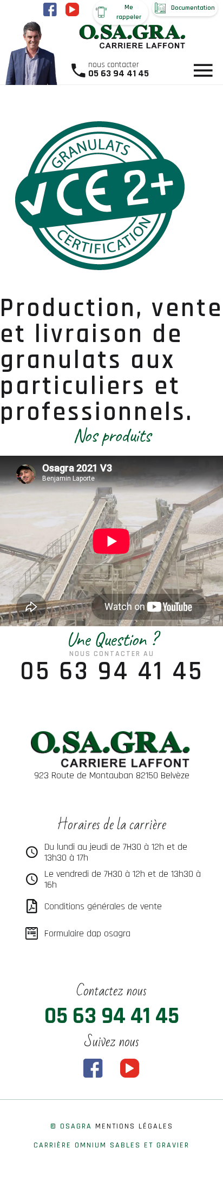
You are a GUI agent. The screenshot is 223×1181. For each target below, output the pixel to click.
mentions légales (134, 1126)
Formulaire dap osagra (87, 933)
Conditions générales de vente (103, 906)
